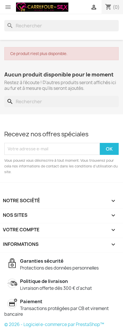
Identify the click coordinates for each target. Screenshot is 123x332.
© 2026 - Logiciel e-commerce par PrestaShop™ (54, 324)
